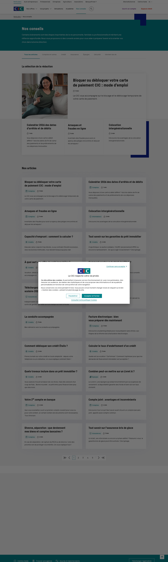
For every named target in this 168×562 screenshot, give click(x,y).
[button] (92, 296)
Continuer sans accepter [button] (115, 266)
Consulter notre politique (84, 300)
